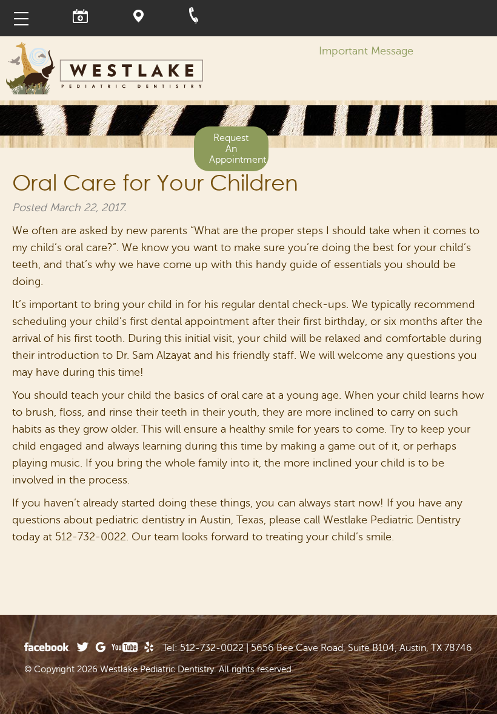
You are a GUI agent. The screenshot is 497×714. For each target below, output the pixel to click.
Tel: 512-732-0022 (203, 648)
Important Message (366, 51)
